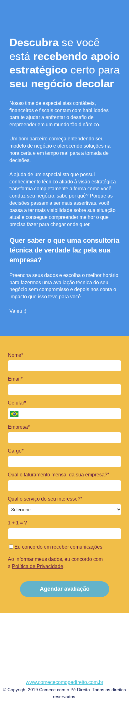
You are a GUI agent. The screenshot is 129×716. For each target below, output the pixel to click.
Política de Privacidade (37, 566)
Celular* (17, 402)
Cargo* (15, 450)
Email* (15, 379)
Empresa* (19, 427)
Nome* (15, 355)
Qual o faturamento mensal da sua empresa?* (58, 474)
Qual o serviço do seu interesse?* (45, 499)
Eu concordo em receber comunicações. (58, 547)
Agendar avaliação (65, 589)
